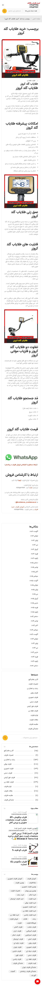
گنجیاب (12, 971)
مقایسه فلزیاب (33, 724)
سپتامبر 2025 (34, 576)
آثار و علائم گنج (33, 679)
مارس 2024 (34, 652)
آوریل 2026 (34, 549)
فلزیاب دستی (34, 702)
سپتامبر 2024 (34, 630)
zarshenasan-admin (19, 814)
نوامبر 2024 (34, 621)
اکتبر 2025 (34, 571)
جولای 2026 (34, 536)
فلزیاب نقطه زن (31, 81)
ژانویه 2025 (34, 612)
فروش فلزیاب (14, 919)
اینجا (19, 480)
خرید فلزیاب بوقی (30, 903)
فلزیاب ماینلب (31, 927)
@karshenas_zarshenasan (26, 502)
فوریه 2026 (34, 554)
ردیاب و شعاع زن (32, 688)
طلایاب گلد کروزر (29, 84)
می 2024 (35, 648)
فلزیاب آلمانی (18, 927)
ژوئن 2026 (34, 540)
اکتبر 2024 (35, 625)
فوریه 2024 (34, 657)
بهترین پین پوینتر (30, 891)
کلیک (30, 487)
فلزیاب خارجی (17, 951)
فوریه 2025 (34, 607)
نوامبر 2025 (34, 567)
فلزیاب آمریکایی (31, 931)
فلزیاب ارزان (17, 931)
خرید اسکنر (32, 895)
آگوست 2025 (34, 580)
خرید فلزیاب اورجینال (16, 899)
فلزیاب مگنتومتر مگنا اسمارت (18, 863)
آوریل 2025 (34, 598)
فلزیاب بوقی (34, 693)
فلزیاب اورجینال (18, 939)
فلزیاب (20, 923)
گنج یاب (33, 975)
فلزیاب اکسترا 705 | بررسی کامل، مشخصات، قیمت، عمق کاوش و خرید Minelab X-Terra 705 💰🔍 (23, 836)
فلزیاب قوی (19, 955)
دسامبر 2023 (34, 665)
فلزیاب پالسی (17, 959)
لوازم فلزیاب (34, 715)
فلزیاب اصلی (32, 939)
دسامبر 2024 (34, 616)
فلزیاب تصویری (33, 697)
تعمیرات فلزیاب (33, 684)
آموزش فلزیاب (19, 507)
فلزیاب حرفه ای (31, 951)
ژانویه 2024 (34, 661)
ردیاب (34, 919)
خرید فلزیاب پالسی (30, 915)
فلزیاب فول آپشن (32, 706)
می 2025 (35, 594)
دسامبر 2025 (34, 562)
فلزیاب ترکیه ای (18, 943)
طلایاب (25, 919)
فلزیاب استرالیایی (30, 935)
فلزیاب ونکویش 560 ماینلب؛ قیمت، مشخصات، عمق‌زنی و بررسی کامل (16, 820)
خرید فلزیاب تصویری (29, 907)
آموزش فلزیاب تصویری (15, 878)
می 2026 (35, 545)
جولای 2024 (34, 639)
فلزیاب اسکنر (16, 935)
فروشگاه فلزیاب (31, 923)
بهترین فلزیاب (19, 882)
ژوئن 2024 (34, 643)
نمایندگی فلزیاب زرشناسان (28, 971)
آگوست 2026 (34, 531)
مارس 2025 (34, 603)
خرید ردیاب (20, 895)
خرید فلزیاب (32, 899)
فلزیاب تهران (17, 947)
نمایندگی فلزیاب (33, 728)
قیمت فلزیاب (32, 963)
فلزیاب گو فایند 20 (19, 850)
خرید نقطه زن (14, 915)
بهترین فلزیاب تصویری (29, 886)
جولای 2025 (34, 585)
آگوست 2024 (34, 634)
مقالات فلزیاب (34, 720)
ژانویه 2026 (34, 558)
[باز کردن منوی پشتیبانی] (37, 981)
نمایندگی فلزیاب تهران (29, 967)
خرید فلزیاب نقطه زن (29, 911)
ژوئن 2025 (34, 589)
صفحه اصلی (36, 19)
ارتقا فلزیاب (32, 882)
